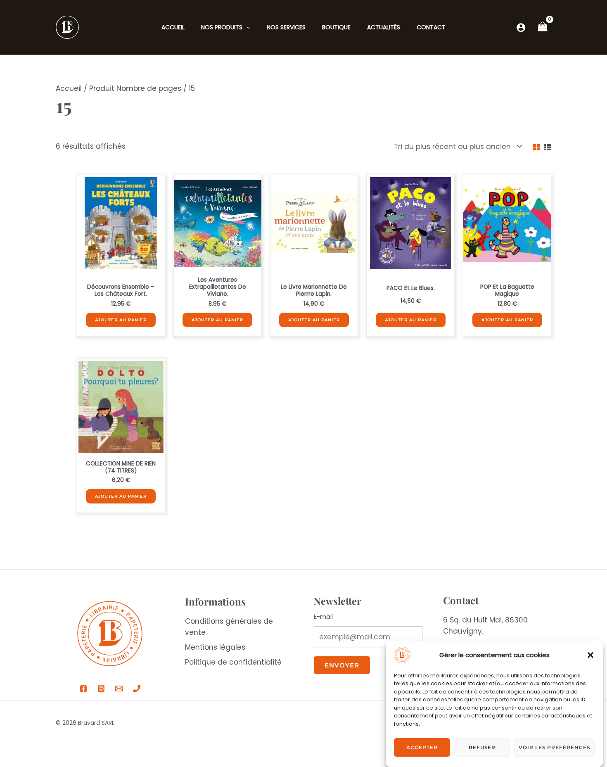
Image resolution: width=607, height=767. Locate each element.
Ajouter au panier (121, 320)
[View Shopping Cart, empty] (542, 27)
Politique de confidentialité (233, 662)
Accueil (69, 88)
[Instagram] (101, 688)
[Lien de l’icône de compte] (521, 27)
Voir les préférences (554, 747)
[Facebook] (83, 688)
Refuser (482, 747)
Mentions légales (215, 647)
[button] (590, 655)
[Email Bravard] (119, 688)
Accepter (422, 747)
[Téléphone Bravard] (136, 688)
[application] (246, 27)
